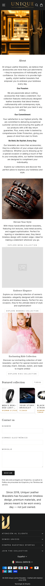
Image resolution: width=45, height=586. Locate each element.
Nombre (6, 426)
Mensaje (7, 449)
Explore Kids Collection (22, 374)
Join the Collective (15, 551)
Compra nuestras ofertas (18, 545)
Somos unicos (11, 539)
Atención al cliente (15, 533)
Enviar (8, 473)
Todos (37, 382)
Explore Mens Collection (22, 245)
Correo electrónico (15, 438)
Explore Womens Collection (22, 311)
